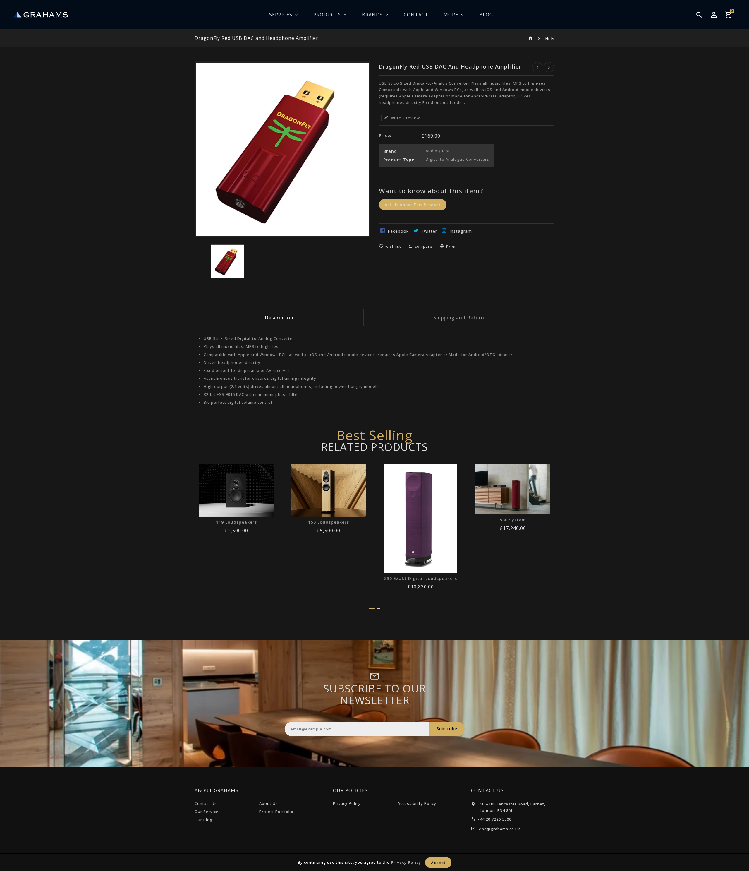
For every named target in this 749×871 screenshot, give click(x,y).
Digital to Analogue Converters (457, 159)
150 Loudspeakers (328, 522)
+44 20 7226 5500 (494, 819)
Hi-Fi (549, 38)
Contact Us (206, 803)
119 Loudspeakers (236, 522)
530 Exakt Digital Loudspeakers (420, 578)
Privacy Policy (347, 803)
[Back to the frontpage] (530, 38)
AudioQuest (438, 150)
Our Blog (203, 819)
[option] (227, 261)
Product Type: (399, 159)
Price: (385, 135)
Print (451, 246)
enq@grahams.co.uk (499, 828)
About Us (268, 803)
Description (279, 317)
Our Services (208, 811)
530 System (513, 520)
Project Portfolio (276, 811)
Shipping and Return (458, 317)
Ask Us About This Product (413, 204)
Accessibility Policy (417, 803)
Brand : (391, 151)
